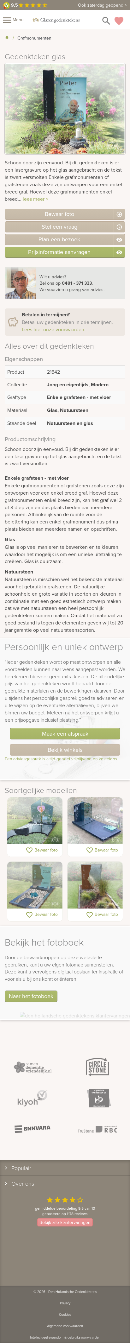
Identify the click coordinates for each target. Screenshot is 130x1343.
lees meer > (35, 198)
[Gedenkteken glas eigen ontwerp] (34, 885)
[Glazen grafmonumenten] (95, 885)
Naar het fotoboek (31, 996)
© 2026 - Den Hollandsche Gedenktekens (65, 1291)
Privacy (65, 1303)
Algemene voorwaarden (65, 1325)
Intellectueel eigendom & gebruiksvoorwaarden (65, 1337)
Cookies (65, 1314)
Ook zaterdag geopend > (102, 5)
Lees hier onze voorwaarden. (54, 329)
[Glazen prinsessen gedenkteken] (34, 821)
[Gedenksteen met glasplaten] (95, 821)
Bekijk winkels (65, 750)
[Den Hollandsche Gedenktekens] (56, 19)
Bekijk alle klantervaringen (65, 1222)
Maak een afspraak (65, 734)
